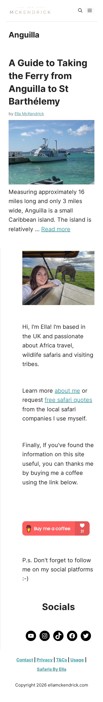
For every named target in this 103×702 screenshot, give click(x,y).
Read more (55, 229)
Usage (77, 659)
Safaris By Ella (51, 669)
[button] (80, 10)
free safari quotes (68, 399)
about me (67, 390)
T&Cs (61, 659)
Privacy (45, 659)
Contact (24, 659)
